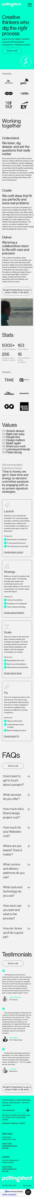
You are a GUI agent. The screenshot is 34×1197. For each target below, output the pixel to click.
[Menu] (30, 5)
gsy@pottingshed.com (9, 1146)
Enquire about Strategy (14, 612)
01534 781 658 (7, 1167)
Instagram (6, 1123)
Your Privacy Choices (15, 1191)
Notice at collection (9, 1195)
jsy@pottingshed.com (9, 1169)
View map (5, 1148)
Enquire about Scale (13, 673)
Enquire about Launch (13, 552)
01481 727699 (7, 1144)
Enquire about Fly (11, 736)
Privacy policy (27, 1185)
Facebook (14, 1123)
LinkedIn (22, 1123)
